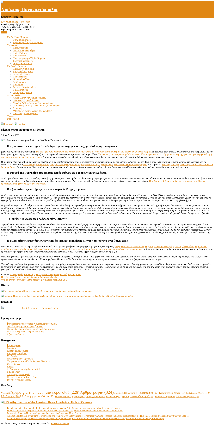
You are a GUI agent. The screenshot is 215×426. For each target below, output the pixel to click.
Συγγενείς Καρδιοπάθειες (24, 87)
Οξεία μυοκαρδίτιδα (22, 92)
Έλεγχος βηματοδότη (23, 61)
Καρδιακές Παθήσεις (17, 66)
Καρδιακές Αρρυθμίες (17, 351)
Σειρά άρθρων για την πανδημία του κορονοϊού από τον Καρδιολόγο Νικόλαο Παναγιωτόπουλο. (88, 296)
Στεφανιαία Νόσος (21, 74)
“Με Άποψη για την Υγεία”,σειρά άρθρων (32, 111)
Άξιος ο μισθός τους (16, 334)
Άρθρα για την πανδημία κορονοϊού (29, 97)
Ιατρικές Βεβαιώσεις (22, 63)
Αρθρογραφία (13, 95)
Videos (10, 116)
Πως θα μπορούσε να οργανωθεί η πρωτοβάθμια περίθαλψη (29, 277)
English (21, 124)
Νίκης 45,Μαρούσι (15, 21)
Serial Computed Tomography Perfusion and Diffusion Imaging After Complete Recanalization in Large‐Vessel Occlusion (64, 408)
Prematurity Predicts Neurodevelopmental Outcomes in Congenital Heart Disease (44, 413)
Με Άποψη (12, 356)
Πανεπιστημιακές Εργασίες (25, 113)
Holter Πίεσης (19, 55)
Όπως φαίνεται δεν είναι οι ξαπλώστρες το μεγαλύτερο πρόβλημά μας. (34, 279)
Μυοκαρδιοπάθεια (21, 79)
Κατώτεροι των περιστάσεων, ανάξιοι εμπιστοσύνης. (32, 323)
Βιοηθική (17, 108)
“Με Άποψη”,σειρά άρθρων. (26, 100)
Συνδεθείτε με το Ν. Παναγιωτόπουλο (40, 308)
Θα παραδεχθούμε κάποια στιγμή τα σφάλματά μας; (31, 329)
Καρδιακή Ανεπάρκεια (23, 69)
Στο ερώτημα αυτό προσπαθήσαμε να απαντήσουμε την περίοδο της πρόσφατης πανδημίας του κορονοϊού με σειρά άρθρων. (93, 151)
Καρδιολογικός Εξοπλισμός (198, 393)
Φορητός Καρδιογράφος (24, 50)
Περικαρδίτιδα (19, 76)
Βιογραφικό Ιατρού (22, 40)
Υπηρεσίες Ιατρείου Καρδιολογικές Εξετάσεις (177, 396)
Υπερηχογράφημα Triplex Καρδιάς (29, 58)
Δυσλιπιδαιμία (19, 82)
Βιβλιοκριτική (74, 274)
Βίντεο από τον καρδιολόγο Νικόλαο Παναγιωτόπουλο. (66, 291)
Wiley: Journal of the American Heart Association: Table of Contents (51, 402)
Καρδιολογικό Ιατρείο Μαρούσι (28, 42)
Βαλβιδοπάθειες (20, 90)
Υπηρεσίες (12, 45)
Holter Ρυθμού (20, 53)
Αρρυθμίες (18, 84)
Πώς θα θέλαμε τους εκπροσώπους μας (25, 331)
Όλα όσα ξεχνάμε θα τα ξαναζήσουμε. (25, 326)
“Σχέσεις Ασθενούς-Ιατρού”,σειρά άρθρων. (33, 103)
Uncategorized (13, 364)
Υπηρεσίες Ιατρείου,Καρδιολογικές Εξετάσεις (28, 361)
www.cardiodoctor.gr (60, 423)
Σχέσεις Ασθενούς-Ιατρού (19, 379)
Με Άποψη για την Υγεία (18, 374)
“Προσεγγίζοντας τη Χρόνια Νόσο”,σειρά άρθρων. (36, 105)
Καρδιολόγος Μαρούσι (18, 37)
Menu (4, 32)
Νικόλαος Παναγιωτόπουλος (29, 9)
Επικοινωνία (13, 119)
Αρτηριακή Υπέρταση (23, 71)
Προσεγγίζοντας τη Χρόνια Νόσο (22, 377)
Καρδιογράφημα (20, 47)
